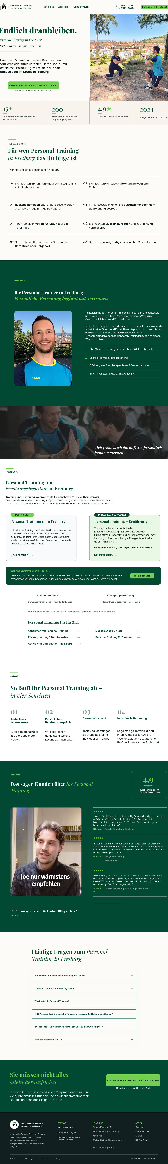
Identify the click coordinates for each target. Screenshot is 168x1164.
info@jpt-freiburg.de (66, 1132)
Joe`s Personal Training (21, 5)
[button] (79, 893)
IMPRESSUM (135, 1158)
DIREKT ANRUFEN (127, 6)
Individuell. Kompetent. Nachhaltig (20, 8)
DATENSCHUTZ (149, 1158)
